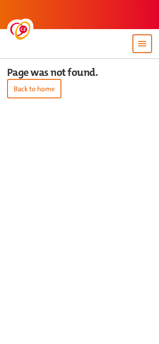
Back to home (34, 88)
